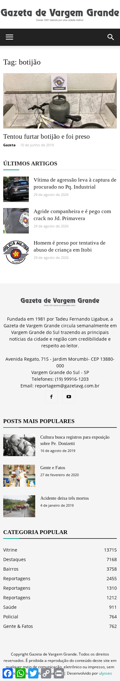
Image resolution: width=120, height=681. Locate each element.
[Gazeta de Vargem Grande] (60, 14)
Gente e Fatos (52, 467)
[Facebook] (51, 397)
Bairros (11, 569)
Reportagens (16, 578)
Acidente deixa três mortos (64, 498)
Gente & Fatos (18, 626)
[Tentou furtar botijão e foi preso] (60, 101)
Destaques (14, 559)
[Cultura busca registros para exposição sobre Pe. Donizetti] (19, 445)
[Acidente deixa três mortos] (19, 506)
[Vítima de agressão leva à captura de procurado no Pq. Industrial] (16, 189)
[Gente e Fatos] (19, 476)
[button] (111, 37)
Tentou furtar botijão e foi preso (46, 136)
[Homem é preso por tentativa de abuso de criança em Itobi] (16, 252)
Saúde (10, 607)
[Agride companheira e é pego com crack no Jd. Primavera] (16, 220)
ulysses (105, 673)
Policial (10, 617)
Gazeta (9, 144)
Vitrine (10, 550)
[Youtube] (68, 397)
